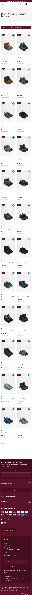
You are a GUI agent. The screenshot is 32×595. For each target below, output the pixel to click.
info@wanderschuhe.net (10, 555)
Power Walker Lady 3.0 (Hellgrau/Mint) (8, 399)
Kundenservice (6, 483)
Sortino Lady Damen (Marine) (24, 229)
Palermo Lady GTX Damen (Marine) (24, 127)
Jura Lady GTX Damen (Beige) (8, 59)
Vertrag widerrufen (16, 490)
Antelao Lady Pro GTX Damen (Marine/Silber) (8, 263)
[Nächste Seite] (10, 445)
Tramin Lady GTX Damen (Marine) (24, 161)
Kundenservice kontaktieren (16, 562)
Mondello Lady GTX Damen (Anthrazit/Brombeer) (24, 364)
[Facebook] (2, 523)
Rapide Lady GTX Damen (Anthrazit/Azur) (8, 127)
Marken (4, 501)
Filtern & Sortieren (16, 27)
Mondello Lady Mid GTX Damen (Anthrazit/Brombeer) (8, 161)
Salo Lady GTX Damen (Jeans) (24, 59)
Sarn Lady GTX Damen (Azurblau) (24, 399)
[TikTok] (8, 523)
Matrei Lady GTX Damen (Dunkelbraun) (8, 93)
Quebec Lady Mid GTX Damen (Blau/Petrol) (24, 297)
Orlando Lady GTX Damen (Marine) (24, 263)
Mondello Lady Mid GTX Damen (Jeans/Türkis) (24, 93)
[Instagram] (5, 523)
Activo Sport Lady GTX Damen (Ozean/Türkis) (8, 432)
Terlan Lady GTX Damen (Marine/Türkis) (8, 364)
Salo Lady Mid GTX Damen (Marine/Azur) (8, 331)
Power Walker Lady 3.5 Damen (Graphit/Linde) (8, 297)
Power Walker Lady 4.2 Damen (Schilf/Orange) (24, 432)
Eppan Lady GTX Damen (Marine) (24, 331)
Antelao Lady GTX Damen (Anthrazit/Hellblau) (8, 195)
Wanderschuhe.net (8, 496)
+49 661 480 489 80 (9, 546)
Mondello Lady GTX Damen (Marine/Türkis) (24, 195)
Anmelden (16, 475)
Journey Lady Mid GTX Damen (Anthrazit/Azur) (8, 229)
